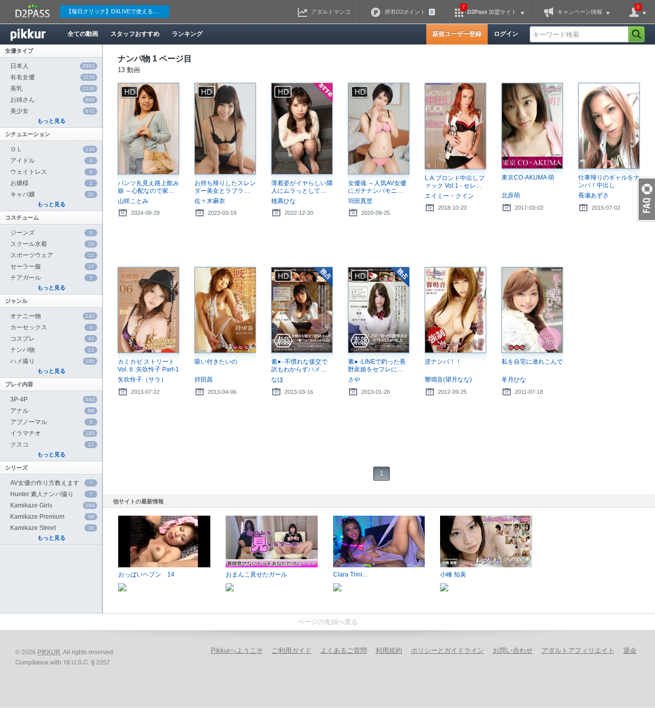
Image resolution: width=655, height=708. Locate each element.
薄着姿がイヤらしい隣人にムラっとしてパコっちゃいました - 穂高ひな (302, 187)
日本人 (52, 66)
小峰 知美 (453, 574)
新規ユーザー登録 (457, 33)
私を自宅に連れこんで (532, 361)
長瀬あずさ (593, 195)
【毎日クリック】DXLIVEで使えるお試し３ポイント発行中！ (117, 11)
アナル (52, 410)
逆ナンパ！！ (443, 361)
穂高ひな (283, 201)
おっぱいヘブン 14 (146, 574)
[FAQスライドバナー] (646, 199)
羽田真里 (360, 201)
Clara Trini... (350, 574)
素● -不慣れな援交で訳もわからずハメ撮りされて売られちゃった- (302, 365)
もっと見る (51, 121)
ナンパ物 (52, 349)
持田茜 (203, 379)
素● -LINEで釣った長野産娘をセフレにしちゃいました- (378, 365)
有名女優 (52, 77)
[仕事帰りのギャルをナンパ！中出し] (609, 126)
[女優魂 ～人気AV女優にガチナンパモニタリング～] (378, 128)
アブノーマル (51, 422)
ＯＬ (52, 149)
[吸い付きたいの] (225, 310)
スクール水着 (52, 244)
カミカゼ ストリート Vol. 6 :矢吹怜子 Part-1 (148, 365)
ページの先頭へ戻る (328, 622)
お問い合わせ (513, 650)
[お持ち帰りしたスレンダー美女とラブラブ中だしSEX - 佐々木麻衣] (225, 128)
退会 (630, 650)
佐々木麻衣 (209, 201)
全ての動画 (83, 33)
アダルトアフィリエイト (578, 650)
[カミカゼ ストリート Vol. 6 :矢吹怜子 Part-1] (148, 310)
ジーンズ (51, 232)
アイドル (51, 160)
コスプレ (52, 338)
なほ (277, 379)
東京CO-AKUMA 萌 (527, 177)
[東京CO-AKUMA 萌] (532, 126)
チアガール (51, 277)
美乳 (52, 88)
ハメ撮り (52, 361)
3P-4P (52, 399)
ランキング (187, 33)
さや (354, 379)
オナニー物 (52, 316)
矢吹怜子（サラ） (142, 379)
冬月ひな (513, 379)
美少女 (52, 111)
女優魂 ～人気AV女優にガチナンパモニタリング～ (378, 187)
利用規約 (389, 650)
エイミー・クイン (449, 196)
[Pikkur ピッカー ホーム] (35, 34)
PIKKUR (48, 652)
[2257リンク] (64, 663)
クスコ (52, 444)
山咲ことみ (133, 201)
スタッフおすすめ (135, 33)
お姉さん (52, 99)
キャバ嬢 (52, 194)
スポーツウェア (52, 255)
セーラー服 (52, 266)
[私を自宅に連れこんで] (532, 310)
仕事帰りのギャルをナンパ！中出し (609, 181)
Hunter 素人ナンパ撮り (51, 494)
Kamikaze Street (52, 528)
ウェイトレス (51, 171)
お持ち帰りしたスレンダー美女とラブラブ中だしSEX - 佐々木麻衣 (225, 187)
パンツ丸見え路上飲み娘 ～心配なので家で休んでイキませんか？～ (148, 187)
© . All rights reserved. (65, 652)
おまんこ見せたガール (256, 574)
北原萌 (510, 195)
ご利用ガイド (292, 650)
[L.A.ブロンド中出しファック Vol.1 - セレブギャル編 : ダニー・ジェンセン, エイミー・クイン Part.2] (455, 126)
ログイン (506, 33)
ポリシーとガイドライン (447, 650)
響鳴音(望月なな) (448, 379)
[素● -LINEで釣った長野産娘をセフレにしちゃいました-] (378, 310)
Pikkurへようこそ (237, 650)
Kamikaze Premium (52, 516)
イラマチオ (52, 433)
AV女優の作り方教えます (51, 482)
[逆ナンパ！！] (455, 310)
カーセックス (51, 327)
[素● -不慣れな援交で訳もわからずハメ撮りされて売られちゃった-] (302, 310)
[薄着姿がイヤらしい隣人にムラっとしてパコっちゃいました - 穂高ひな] (302, 128)
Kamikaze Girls (52, 505)
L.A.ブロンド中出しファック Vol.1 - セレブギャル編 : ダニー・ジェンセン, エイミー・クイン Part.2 (455, 182)
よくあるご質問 (343, 650)
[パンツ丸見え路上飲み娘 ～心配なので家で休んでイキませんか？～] (148, 128)
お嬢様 (51, 183)
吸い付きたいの (215, 361)
